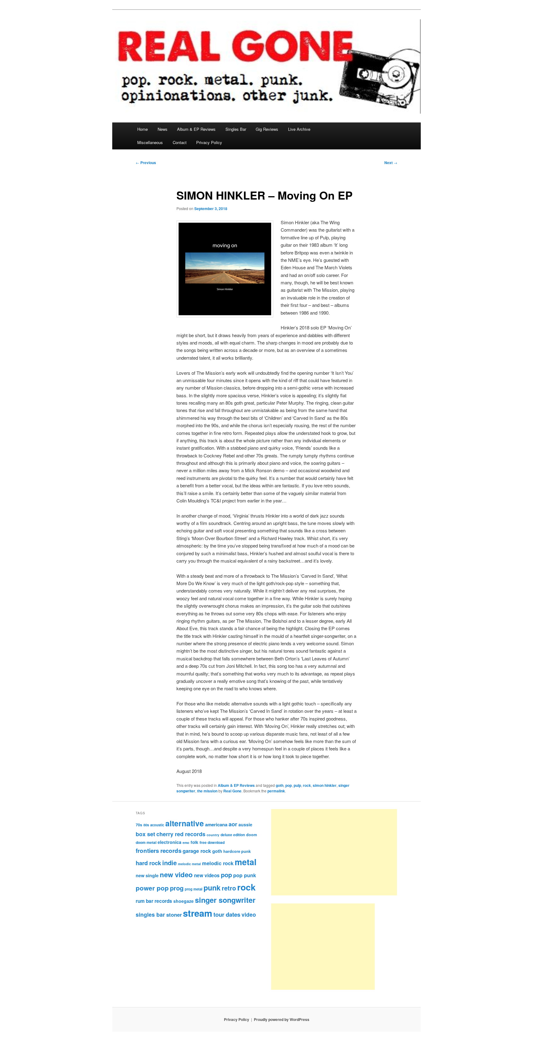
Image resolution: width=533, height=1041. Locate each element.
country (213, 834)
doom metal (146, 842)
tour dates (226, 914)
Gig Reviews (267, 129)
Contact (180, 142)
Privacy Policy (209, 142)
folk (194, 842)
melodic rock (217, 863)
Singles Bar (235, 129)
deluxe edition (233, 834)
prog (177, 887)
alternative (184, 823)
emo (186, 842)
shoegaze (183, 901)
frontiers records (158, 850)
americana (216, 824)
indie (169, 862)
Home (142, 129)
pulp (297, 785)
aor (233, 824)
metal (245, 862)
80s (146, 824)
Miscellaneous (150, 142)
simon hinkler (325, 785)
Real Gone (232, 791)
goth (279, 785)
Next (390, 162)
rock (307, 785)
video (249, 914)
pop (288, 785)
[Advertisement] (334, 852)
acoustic (157, 824)
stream (197, 913)
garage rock (197, 850)
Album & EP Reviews (196, 129)
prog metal (193, 888)
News (162, 129)
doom (251, 834)
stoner (174, 914)
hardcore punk (237, 851)
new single (147, 875)
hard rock (148, 863)
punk (212, 887)
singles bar (150, 914)
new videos (207, 875)
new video (176, 874)
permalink (276, 791)
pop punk (244, 875)
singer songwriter (225, 900)
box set (145, 834)
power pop (152, 887)
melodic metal (189, 863)
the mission (207, 791)
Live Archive (299, 129)
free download (212, 842)
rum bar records (154, 901)
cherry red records (180, 834)
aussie (245, 824)
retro (229, 888)
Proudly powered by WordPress (281, 1019)
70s (139, 825)
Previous (146, 162)
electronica (169, 842)
